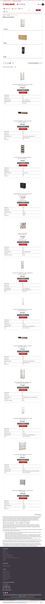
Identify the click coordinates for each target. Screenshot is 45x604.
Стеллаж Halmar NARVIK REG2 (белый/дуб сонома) (22, 418)
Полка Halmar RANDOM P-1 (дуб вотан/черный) (23, 120)
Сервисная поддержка (16, 1)
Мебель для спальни (6, 575)
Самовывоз (23, 92)
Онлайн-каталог (7, 8)
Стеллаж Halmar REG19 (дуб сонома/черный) (22, 382)
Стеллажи (6, 29)
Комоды (5, 42)
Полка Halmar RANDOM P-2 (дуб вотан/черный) (23, 345)
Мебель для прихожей (6, 576)
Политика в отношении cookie (8, 556)
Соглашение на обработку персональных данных (11, 557)
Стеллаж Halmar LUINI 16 (22, 233)
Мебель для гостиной (6, 572)
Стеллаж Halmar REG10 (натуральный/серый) (22, 157)
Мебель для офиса (6, 573)
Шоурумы (21, 8)
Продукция (15, 8)
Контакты (6, 11)
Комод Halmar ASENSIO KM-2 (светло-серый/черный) (22, 490)
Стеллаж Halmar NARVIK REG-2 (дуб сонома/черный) (22, 84)
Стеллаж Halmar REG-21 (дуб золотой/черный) (22, 454)
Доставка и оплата (6, 1)
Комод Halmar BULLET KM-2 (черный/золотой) (22, 193)
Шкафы (5, 56)
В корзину (23, 90)
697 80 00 (21, 4)
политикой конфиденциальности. (21, 602)
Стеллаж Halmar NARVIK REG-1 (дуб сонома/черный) (22, 272)
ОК (41, 602)
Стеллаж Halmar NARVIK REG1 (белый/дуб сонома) (22, 309)
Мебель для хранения (6, 578)
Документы (5, 550)
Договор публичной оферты (7, 554)
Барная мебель (5, 579)
